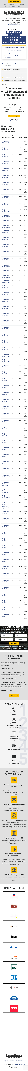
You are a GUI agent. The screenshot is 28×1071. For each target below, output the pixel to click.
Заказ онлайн (20, 4)
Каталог (12, 4)
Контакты (20, 6)
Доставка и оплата (10, 6)
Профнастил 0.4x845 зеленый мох (5, 490)
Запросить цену (14, 115)
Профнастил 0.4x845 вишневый (5, 483)
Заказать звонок (14, 1)
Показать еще (14, 695)
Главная (6, 4)
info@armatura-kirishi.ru (14, 24)
